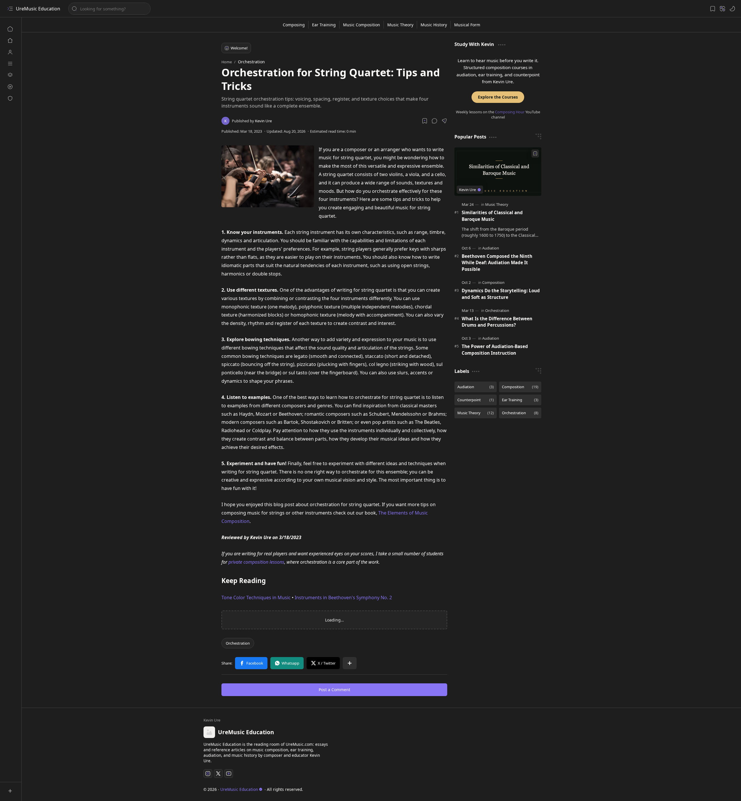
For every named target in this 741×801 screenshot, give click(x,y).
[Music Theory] (400, 25)
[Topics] (10, 63)
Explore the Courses (498, 97)
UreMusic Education (38, 8)
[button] (434, 120)
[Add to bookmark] (535, 153)
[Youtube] (228, 773)
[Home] (10, 29)
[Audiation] (490, 248)
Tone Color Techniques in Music (256, 597)
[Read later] (424, 120)
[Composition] (493, 282)
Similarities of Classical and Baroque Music (492, 216)
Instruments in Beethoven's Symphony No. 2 (343, 597)
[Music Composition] (362, 25)
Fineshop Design (542, 789)
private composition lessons (256, 562)
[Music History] (434, 25)
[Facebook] (251, 663)
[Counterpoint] (475, 400)
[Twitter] (218, 773)
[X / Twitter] (323, 663)
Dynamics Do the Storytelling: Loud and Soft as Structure (501, 294)
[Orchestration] (237, 643)
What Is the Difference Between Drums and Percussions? (497, 322)
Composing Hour (509, 111)
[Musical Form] (467, 25)
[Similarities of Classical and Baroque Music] (497, 171)
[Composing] (294, 25)
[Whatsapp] (287, 663)
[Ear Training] (324, 25)
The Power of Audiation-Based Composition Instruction (495, 349)
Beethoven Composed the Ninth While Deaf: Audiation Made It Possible (497, 262)
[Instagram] (207, 773)
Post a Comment (334, 689)
